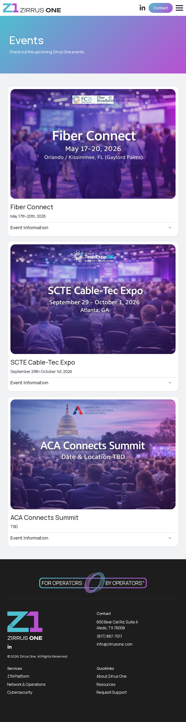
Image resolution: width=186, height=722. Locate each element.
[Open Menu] (179, 8)
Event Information (29, 227)
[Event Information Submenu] (171, 227)
